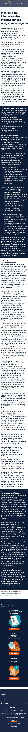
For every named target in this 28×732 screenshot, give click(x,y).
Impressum (14, 726)
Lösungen (3, 699)
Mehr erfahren (14, 628)
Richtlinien (14, 720)
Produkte (3, 694)
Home (2, 591)
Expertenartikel (15, 591)
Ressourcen (7, 591)
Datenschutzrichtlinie (14, 723)
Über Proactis (4, 703)
